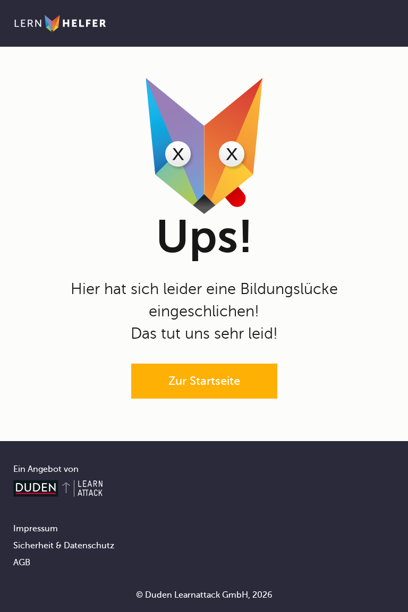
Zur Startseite (204, 380)
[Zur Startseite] (60, 23)
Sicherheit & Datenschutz (63, 545)
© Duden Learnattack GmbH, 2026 (204, 595)
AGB (21, 562)
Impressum (35, 528)
